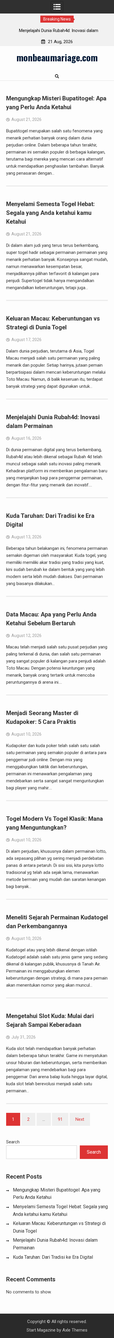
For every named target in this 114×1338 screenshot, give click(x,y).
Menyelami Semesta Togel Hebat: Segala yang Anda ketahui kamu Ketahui (50, 212)
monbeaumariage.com (57, 57)
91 (60, 1119)
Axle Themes (74, 1330)
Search (13, 1142)
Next (79, 1119)
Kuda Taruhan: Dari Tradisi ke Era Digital (53, 1257)
